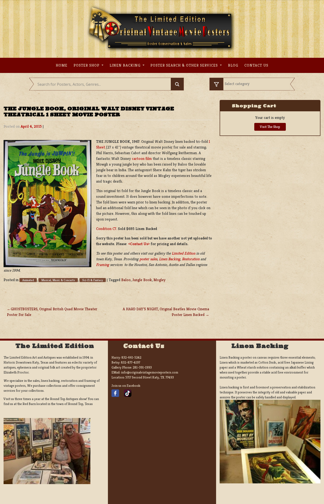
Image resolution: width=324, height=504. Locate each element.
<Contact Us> (139, 243)
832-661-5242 (131, 357)
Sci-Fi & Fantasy (92, 280)
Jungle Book (142, 279)
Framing (102, 264)
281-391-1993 (142, 367)
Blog (233, 65)
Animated (28, 280)
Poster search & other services (184, 65)
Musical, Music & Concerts (58, 280)
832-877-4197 (130, 362)
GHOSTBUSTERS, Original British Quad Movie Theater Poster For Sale (52, 311)
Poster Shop (87, 65)
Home (61, 65)
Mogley (159, 279)
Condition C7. (106, 228)
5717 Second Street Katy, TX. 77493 (149, 377)
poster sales (148, 258)
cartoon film (142, 158)
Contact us (256, 65)
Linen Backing (126, 65)
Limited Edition (183, 253)
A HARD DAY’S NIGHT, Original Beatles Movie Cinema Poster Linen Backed (166, 311)
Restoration (190, 258)
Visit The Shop (270, 127)
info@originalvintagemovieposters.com (149, 372)
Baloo (126, 279)
